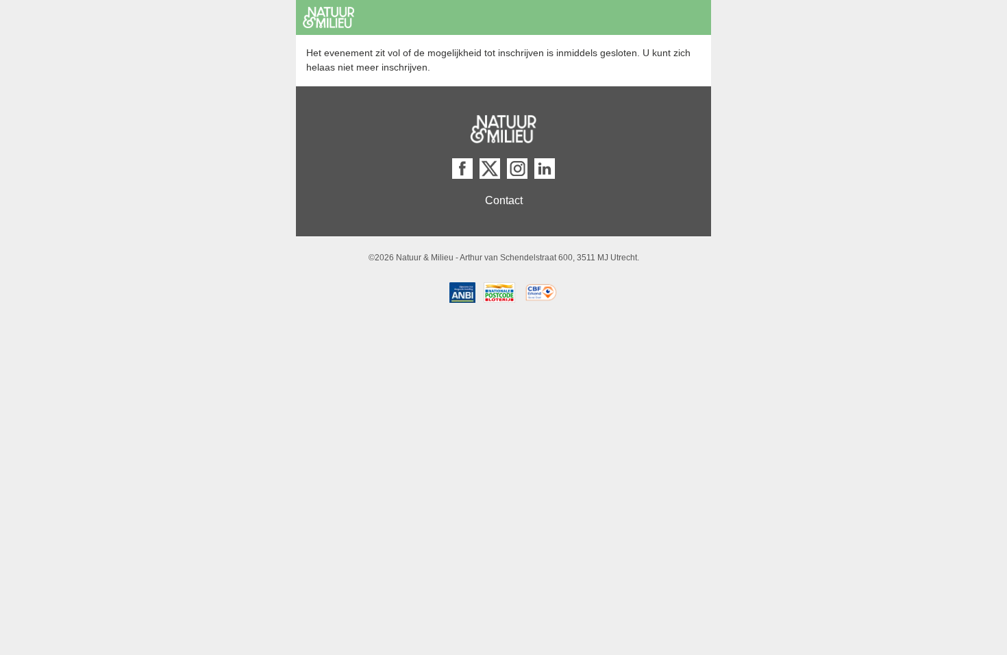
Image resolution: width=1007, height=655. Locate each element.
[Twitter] (490, 168)
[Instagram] (517, 168)
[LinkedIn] (544, 168)
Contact (504, 200)
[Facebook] (462, 168)
